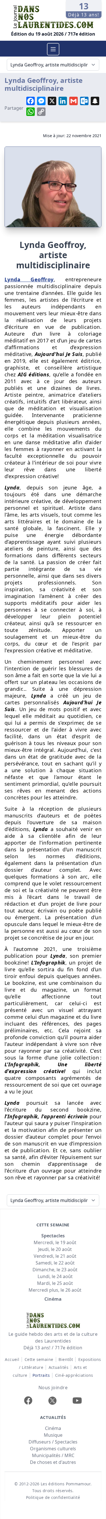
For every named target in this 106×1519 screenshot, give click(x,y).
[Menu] (53, 49)
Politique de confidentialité (53, 1497)
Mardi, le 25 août (55, 1283)
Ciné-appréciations (74, 1375)
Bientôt (66, 1359)
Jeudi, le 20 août (55, 1249)
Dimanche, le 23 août (55, 1269)
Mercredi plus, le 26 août (55, 1290)
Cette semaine (39, 1359)
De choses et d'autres (53, 1462)
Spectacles (53, 1236)
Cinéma (53, 1299)
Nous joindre (53, 1387)
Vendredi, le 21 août (55, 1256)
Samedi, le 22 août (55, 1263)
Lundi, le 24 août (55, 1276)
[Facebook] (28, 1400)
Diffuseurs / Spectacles (53, 1442)
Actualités (59, 1367)
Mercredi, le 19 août (55, 1242)
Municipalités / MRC (53, 1455)
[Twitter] (52, 1401)
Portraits (41, 1375)
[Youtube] (77, 1400)
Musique (53, 1435)
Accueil (12, 1359)
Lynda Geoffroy (29, 279)
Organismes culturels (53, 1448)
